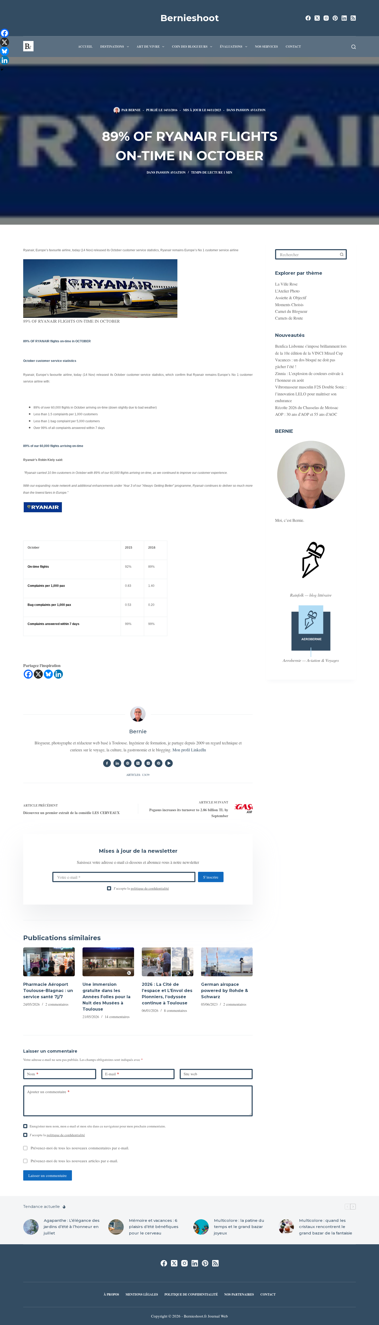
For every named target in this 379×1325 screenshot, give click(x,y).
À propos (111, 1295)
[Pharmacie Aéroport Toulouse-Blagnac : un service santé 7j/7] (49, 962)
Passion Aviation (251, 110)
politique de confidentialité (150, 888)
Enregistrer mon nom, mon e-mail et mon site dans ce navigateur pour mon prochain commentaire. (98, 1126)
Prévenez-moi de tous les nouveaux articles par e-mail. (74, 1160)
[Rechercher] (353, 47)
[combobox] (306, 254)
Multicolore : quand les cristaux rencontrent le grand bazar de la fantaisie (325, 1227)
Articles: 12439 (138, 775)
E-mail (112, 1074)
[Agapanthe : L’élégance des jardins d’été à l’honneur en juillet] (31, 1227)
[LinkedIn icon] (117, 763)
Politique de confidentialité (191, 1295)
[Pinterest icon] (158, 763)
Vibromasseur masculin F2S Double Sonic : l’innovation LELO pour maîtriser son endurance (311, 393)
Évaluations (231, 46)
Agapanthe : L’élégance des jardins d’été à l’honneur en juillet (72, 1227)
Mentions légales (142, 1295)
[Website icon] (127, 763)
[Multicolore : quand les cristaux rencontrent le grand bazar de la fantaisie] (286, 1227)
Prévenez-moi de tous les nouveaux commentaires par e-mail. (80, 1147)
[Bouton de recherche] (341, 254)
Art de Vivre (148, 46)
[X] (38, 674)
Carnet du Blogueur (291, 311)
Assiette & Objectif (290, 297)
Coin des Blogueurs (190, 46)
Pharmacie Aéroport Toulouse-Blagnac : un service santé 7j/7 (48, 990)
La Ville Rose (286, 284)
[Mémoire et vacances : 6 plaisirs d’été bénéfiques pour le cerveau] (116, 1227)
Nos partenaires (239, 1295)
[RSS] (353, 18)
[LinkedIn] (344, 18)
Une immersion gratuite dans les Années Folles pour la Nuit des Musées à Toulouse (106, 997)
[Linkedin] (58, 674)
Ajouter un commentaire (48, 1091)
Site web (190, 1073)
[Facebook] (308, 18)
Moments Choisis (289, 304)
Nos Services (266, 46)
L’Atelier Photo (287, 291)
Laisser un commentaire (47, 1175)
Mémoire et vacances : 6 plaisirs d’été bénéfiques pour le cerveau (153, 1227)
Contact (293, 46)
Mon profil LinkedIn (189, 749)
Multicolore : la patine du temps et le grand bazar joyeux (239, 1227)
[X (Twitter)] (317, 18)
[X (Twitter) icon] (138, 763)
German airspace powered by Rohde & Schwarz (224, 990)
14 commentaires (117, 1016)
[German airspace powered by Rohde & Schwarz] (227, 962)
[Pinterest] (335, 18)
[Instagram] (326, 18)
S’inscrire (210, 877)
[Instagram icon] (148, 763)
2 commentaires (56, 1004)
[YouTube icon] (169, 763)
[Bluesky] (48, 674)
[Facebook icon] (107, 763)
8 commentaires (175, 1010)
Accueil (85, 46)
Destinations (112, 46)
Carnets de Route (289, 318)
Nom (32, 1074)
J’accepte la (141, 888)
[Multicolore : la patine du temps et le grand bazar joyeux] (201, 1227)
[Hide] (2, 70)
